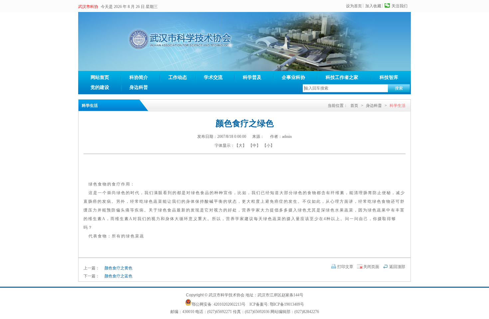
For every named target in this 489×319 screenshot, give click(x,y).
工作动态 (177, 77)
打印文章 (345, 266)
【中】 (254, 145)
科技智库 (389, 77)
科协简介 (138, 77)
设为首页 (354, 6)
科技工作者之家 (342, 77)
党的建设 (99, 87)
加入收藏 (373, 6)
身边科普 (138, 87)
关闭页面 (371, 266)
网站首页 (99, 77)
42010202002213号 (229, 304)
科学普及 (252, 77)
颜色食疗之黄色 (118, 268)
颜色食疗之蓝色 (118, 276)
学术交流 (213, 77)
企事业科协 (293, 77)
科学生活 (398, 105)
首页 (354, 105)
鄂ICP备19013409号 (287, 304)
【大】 (240, 145)
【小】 (268, 145)
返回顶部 (397, 266)
